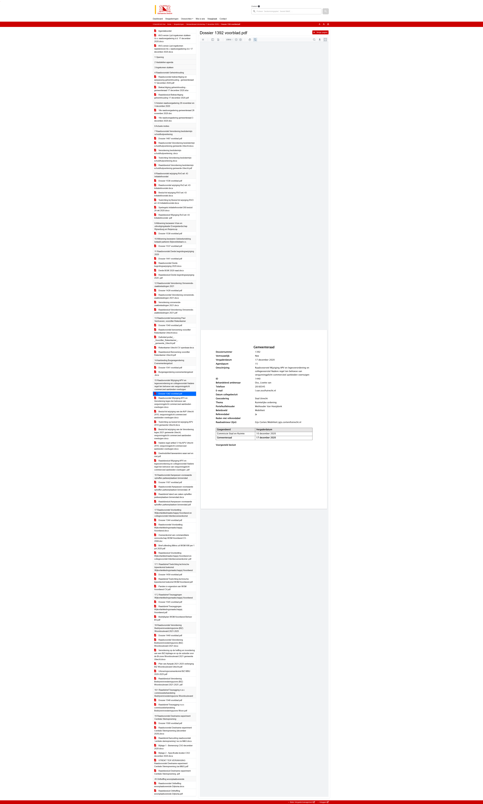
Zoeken (254, 6)
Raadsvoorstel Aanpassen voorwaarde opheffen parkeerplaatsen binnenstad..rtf (173, 488)
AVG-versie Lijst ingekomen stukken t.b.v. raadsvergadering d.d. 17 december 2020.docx (172, 38)
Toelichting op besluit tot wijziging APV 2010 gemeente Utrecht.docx (173, 423)
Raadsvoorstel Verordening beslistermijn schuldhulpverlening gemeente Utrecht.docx (174, 144)
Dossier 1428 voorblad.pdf (170, 290)
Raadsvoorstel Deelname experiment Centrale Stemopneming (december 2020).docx (173, 731)
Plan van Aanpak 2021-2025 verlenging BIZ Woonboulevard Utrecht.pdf (174, 665)
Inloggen (323, 802)
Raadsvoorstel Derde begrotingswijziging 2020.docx (167, 264)
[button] (326, 11)
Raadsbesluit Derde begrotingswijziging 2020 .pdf (174, 276)
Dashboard (158, 19)
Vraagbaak (212, 19)
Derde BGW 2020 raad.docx (171, 270)
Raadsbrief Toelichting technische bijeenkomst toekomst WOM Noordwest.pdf (173, 580)
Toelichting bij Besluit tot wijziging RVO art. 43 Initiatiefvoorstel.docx (173, 201)
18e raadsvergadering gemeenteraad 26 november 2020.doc (174, 111)
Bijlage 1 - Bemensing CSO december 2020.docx (173, 747)
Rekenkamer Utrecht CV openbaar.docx (176, 348)
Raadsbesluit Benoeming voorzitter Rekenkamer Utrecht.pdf (172, 353)
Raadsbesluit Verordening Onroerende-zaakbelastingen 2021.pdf (174, 311)
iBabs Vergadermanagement (301, 802)
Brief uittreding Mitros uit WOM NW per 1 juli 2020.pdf (174, 547)
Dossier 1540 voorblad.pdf (170, 325)
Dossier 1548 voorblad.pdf (170, 700)
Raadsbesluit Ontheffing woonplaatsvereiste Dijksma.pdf (168, 792)
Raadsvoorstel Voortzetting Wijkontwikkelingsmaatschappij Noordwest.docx (168, 528)
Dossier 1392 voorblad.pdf (170, 394)
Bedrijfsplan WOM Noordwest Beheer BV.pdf (173, 618)
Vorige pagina (321, 32)
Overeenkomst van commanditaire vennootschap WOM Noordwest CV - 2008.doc (171, 538)
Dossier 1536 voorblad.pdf (170, 181)
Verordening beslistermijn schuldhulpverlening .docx (167, 151)
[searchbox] (286, 11)
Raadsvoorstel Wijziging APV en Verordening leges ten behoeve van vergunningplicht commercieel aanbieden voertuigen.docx (172, 402)
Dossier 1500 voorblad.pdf (170, 723)
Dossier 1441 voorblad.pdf (170, 259)
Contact (223, 19)
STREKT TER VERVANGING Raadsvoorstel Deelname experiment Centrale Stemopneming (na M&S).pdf (171, 763)
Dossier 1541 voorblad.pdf (170, 368)
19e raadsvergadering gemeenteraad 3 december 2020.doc (173, 119)
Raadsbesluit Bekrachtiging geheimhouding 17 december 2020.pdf (171, 96)
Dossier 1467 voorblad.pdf (170, 139)
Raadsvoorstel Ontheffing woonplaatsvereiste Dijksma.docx (169, 785)
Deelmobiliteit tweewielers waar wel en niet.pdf (173, 454)
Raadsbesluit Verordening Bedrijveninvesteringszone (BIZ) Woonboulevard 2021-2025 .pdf (168, 682)
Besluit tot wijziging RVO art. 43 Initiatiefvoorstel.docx (170, 194)
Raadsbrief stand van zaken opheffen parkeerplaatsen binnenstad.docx (173, 495)
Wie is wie (200, 19)
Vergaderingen (171, 19)
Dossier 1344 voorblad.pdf (170, 520)
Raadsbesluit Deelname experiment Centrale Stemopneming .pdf (172, 772)
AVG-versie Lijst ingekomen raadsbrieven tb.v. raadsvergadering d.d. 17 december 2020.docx (173, 49)
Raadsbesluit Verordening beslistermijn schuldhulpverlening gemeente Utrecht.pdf (174, 166)
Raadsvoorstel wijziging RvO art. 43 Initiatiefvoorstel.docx (172, 186)
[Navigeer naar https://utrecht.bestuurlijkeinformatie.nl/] (165, 9)
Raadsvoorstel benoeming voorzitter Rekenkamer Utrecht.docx (172, 331)
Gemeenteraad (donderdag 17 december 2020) (202, 24)
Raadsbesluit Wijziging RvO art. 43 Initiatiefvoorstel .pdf (172, 216)
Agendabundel (165, 31)
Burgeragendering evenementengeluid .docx (173, 373)
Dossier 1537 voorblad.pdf (170, 246)
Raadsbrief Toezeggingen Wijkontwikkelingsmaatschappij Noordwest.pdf (168, 609)
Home (169, 24)
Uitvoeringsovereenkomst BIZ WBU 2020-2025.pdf (172, 672)
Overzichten (186, 19)
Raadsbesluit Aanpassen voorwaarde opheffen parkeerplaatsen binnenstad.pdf (173, 503)
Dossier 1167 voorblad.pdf (170, 482)
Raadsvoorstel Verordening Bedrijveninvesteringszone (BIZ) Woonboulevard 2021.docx (168, 643)
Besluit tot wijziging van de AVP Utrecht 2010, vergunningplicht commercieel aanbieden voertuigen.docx (174, 414)
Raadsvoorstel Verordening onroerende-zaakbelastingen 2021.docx (174, 296)
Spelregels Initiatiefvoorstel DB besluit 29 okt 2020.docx (173, 209)
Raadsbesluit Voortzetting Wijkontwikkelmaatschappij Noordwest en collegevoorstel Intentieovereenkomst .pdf (172, 556)
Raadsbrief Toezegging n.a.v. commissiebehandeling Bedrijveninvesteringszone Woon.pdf (170, 708)
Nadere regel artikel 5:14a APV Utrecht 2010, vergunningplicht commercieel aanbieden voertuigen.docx (173, 446)
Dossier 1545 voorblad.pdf (170, 602)
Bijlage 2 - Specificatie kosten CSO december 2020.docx (172, 754)
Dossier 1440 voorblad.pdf (170, 635)
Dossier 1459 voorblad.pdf (170, 575)
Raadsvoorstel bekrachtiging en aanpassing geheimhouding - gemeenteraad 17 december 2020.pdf (174, 80)
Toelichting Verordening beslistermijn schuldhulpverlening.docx (172, 159)
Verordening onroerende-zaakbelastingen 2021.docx (167, 303)
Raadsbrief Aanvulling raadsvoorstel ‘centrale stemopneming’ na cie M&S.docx (173, 739)
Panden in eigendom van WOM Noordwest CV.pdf (170, 588)
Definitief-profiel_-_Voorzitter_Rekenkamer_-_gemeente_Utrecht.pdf (166, 340)
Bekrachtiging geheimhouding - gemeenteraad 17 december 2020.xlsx (171, 88)
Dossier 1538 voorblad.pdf (170, 233)
